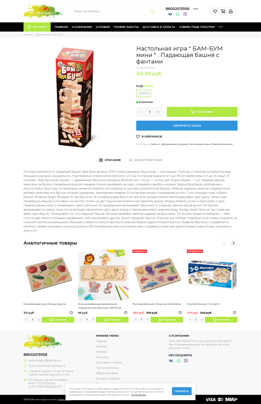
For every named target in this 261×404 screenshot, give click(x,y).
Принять (182, 391)
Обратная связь (107, 373)
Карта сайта (64, 399)
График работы (126, 27)
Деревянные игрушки (174, 144)
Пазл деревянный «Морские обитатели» (157, 303)
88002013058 (177, 9)
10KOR (143, 93)
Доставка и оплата (159, 27)
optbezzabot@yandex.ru (44, 360)
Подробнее (138, 394)
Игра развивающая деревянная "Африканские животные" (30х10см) (99, 305)
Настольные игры (199, 144)
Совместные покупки (197, 27)
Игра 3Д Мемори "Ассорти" (203, 303)
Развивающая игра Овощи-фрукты (45, 303)
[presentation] (224, 243)
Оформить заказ (187, 125)
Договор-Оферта (108, 378)
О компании (82, 27)
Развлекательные (222, 144)
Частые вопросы (107, 368)
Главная (61, 27)
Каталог (40, 27)
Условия (103, 27)
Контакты (102, 357)
